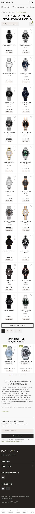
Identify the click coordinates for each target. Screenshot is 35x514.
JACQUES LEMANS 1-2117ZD (25, 162)
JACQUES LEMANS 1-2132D (9, 192)
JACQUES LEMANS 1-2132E (9, 162)
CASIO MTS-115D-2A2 (9, 362)
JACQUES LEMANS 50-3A (25, 45)
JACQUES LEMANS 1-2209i (25, 74)
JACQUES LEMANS (9, 310)
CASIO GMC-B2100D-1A (26, 362)
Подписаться (17, 436)
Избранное (25, 512)
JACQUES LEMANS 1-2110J (25, 192)
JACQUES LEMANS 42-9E (9, 251)
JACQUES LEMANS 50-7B (9, 73)
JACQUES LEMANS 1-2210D (25, 103)
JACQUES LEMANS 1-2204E (25, 251)
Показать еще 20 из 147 (17, 325)
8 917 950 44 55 (6, 484)
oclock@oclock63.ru (10, 473)
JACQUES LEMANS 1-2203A (9, 281)
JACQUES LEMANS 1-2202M (25, 311)
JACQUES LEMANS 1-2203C (25, 281)
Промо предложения (21, 7)
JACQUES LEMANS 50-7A (9, 45)
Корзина (18, 512)
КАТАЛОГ (7, 7)
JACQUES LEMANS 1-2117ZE (9, 222)
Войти (32, 512)
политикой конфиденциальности (11, 441)
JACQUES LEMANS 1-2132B (25, 222)
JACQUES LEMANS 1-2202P (25, 133)
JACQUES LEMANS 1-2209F (9, 133)
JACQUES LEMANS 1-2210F (9, 103)
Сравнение (11, 512)
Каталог (3, 512)
